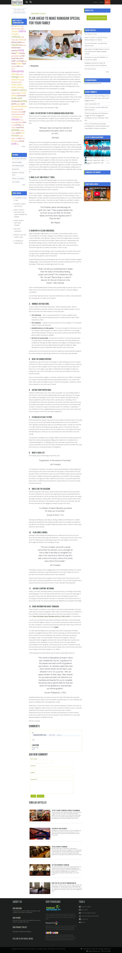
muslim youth (16, 98)
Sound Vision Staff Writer (19, 159)
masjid (21, 76)
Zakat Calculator (86, 907)
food (17, 53)
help (17, 61)
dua (24, 42)
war (19, 138)
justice (13, 74)
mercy (18, 79)
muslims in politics (16, 93)
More (23, 146)
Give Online (84, 910)
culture (17, 40)
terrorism (15, 135)
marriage (15, 76)
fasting (13, 53)
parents (13, 103)
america (18, 29)
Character (14, 31)
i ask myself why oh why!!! (59, 829)
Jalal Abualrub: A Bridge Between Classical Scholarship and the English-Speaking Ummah (97, 51)
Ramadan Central (38, 13)
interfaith (13, 66)
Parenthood (15, 101)
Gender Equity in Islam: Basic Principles (19, 223)
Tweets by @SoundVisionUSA (92, 83)
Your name (33, 759)
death (24, 40)
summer (13, 133)
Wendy (23, 138)
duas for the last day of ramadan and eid (64, 883)
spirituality (15, 130)
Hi (33, 733)
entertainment (16, 47)
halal (22, 55)
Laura (21, 74)
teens (23, 132)
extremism (14, 50)
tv (22, 136)
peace (23, 103)
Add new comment (34, 721)
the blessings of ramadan (59, 847)
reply (33, 749)
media (13, 79)
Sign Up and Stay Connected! (97, 18)
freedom (22, 53)
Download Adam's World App (90, 916)
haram (13, 58)
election (24, 45)
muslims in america (19, 90)
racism (21, 117)
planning (17, 109)
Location (33, 766)
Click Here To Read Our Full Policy (22, 931)
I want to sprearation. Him (92, 104)
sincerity (18, 124)
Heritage (21, 61)
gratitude (16, 56)
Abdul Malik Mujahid (18, 166)
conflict (22, 37)
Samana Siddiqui (17, 162)
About (95, 2)
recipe (21, 120)
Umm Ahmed (16, 182)
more (24, 185)
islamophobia (17, 71)
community (15, 36)
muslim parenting (17, 87)
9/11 (12, 26)
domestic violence (16, 42)
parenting (23, 101)
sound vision (20, 127)
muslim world (21, 95)
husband (19, 63)
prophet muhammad (16, 114)
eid (21, 45)
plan (12, 108)
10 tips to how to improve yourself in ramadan (66, 811)
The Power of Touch (91, 34)
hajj (20, 56)
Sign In (83, 922)
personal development (19, 106)
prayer (24, 111)
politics (19, 112)
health (13, 61)
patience (19, 104)
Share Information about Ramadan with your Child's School (51, 616)
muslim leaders (16, 84)
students (22, 130)
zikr (18, 144)
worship (21, 141)
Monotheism (14, 82)
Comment (33, 779)
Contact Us (84, 919)
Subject (32, 772)
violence (13, 138)
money (22, 80)
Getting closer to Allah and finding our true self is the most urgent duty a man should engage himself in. (97, 98)
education (15, 45)
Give (107, 2)
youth (14, 143)
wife (12, 140)
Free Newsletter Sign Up (88, 913)
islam (18, 66)
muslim (20, 82)
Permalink (59, 735)
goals (12, 56)
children (22, 31)
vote (17, 138)
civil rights (14, 34)
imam (24, 63)
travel (20, 136)
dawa (21, 39)
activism (17, 26)
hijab (25, 61)
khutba (18, 74)
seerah (13, 125)
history (13, 63)
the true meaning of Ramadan (60, 865)
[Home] (17, 2)
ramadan (15, 119)
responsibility (14, 122)
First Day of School (90, 69)
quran (17, 116)
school (24, 122)
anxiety (22, 29)
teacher (18, 133)
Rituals (20, 122)
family (21, 50)
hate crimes (19, 58)
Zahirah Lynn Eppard (18, 178)
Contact (101, 2)
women (17, 141)
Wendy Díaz (35, 66)
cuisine (13, 40)
